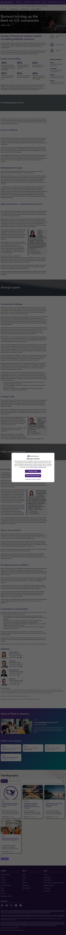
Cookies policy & (34, 467)
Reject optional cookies (33, 475)
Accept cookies (33, 471)
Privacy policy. (42, 467)
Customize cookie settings (33, 479)
